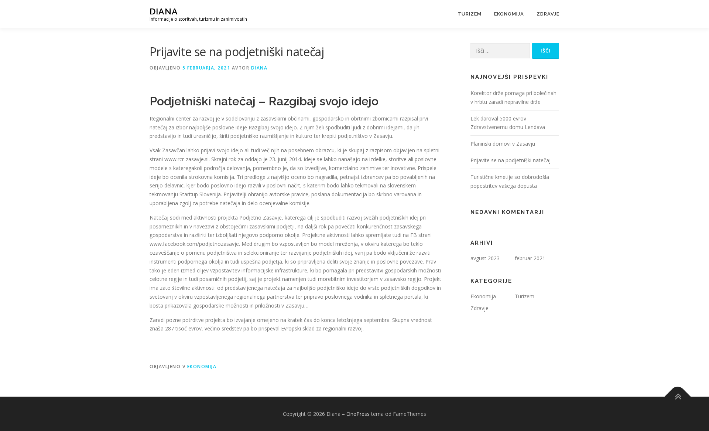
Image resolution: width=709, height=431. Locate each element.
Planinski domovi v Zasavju (502, 143)
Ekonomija (509, 14)
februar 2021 (530, 258)
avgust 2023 (485, 258)
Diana (164, 11)
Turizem (470, 14)
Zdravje (548, 14)
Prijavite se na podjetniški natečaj (510, 160)
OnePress (358, 413)
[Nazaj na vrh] (678, 396)
